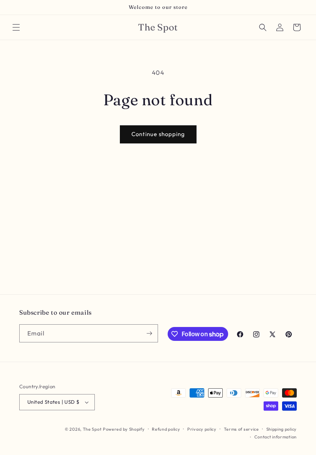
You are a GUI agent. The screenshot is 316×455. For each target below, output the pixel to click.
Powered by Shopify (124, 429)
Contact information (275, 437)
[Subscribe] (149, 333)
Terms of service (241, 429)
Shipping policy (281, 429)
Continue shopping (158, 134)
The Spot (92, 429)
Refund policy (166, 429)
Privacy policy (202, 429)
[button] (16, 27)
